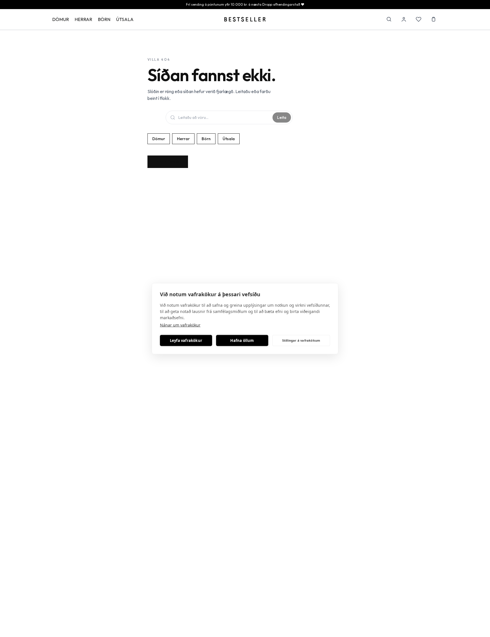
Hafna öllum (242, 340)
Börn (104, 19)
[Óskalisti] (418, 19)
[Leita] (389, 19)
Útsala (125, 19)
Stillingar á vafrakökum (301, 340)
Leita (281, 117)
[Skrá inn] (403, 19)
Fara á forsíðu (167, 161)
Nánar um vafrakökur (180, 324)
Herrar (83, 19)
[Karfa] (433, 19)
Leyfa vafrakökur (186, 340)
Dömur (60, 19)
